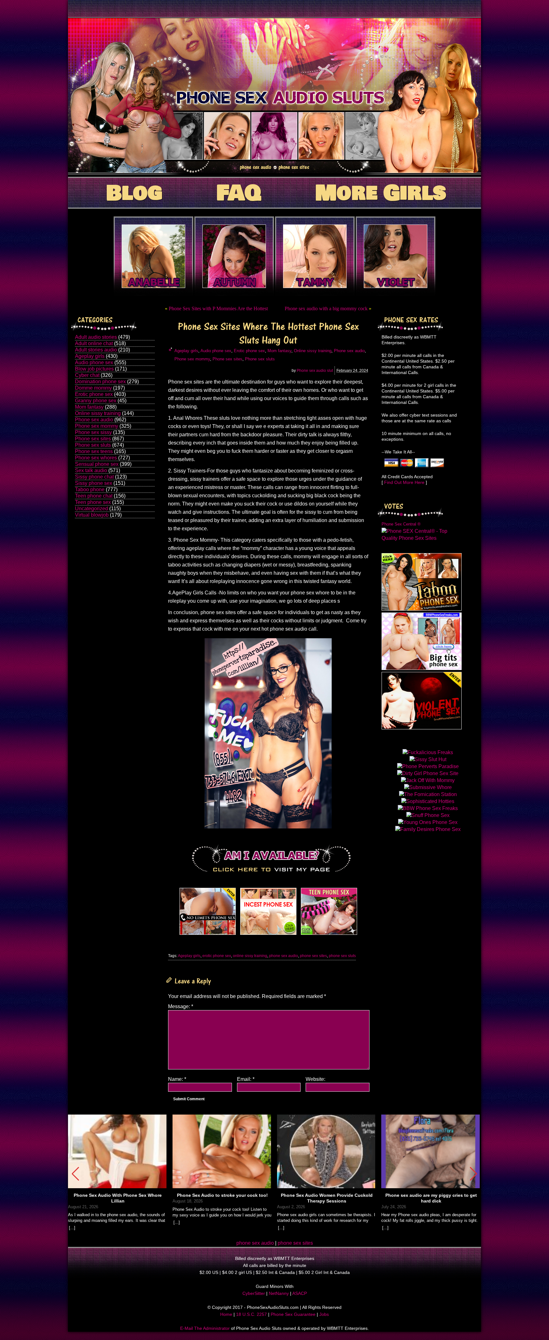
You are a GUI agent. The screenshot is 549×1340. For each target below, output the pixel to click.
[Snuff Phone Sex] (422, 727)
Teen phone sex (93, 502)
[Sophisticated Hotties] (422, 609)
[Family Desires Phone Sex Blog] (268, 934)
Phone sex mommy (96, 426)
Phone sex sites (93, 438)
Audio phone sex (94, 362)
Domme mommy (93, 388)
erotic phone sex (216, 956)
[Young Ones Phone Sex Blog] (329, 934)
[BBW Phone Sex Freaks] (422, 668)
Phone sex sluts (93, 445)
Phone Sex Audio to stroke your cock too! (222, 1195)
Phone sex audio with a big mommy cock (326, 308)
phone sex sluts (342, 956)
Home (226, 1314)
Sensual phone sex (97, 464)
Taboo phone (90, 489)
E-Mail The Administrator (205, 1328)
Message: (180, 1006)
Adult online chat (94, 343)
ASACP (299, 1293)
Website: (315, 1079)
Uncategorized (91, 508)
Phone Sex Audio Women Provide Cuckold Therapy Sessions (327, 1198)
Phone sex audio (94, 419)
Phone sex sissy (93, 432)
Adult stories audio (96, 349)
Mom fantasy (89, 407)
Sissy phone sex (93, 483)
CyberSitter (253, 1293)
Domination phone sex (100, 381)
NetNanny (279, 1293)
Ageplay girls (90, 356)
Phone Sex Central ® (401, 524)
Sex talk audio (91, 470)
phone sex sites (313, 956)
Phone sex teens (94, 451)
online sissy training (250, 956)
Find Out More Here (404, 482)
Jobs (324, 1314)
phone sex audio (283, 956)
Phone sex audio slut (315, 370)
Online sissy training (98, 413)
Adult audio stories (96, 337)
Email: (245, 1079)
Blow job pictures (94, 369)
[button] (473, 1174)
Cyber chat (87, 375)
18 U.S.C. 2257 (251, 1314)
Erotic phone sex (94, 394)
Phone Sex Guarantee (293, 1314)
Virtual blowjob (92, 515)
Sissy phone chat (94, 476)
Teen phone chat (93, 496)
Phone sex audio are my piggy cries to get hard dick (431, 1198)
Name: (177, 1079)
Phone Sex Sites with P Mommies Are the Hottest (218, 308)
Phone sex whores (96, 457)
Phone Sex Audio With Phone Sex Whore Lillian (118, 1198)
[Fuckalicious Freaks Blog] (207, 934)
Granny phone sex (95, 400)
